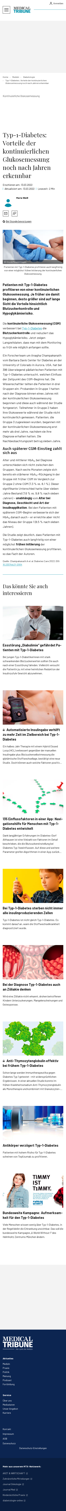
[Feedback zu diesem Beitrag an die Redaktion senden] (14, 213)
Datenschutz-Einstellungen (33, 1448)
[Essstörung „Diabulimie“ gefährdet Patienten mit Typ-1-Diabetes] (33, 623)
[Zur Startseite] (22, 10)
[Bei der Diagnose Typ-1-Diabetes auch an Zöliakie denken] (33, 962)
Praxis (6, 1367)
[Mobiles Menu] (6, 10)
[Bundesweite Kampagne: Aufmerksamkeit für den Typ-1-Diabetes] (33, 1191)
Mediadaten (9, 1404)
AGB (5, 1438)
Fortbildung (9, 1384)
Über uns (7, 1400)
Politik (6, 1372)
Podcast (7, 1380)
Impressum (8, 1433)
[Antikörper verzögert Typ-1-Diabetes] (33, 1123)
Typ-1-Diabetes (32, 328)
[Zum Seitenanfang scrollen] (60, 1505)
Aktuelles (8, 1358)
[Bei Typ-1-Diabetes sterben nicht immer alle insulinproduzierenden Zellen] (33, 886)
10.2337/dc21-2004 (12, 564)
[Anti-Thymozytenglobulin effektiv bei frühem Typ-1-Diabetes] (33, 1038)
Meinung (7, 1376)
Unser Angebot (10, 1408)
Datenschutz (9, 1443)
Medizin (6, 1363)
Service (7, 1395)
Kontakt (7, 1429)
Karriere (7, 1412)
